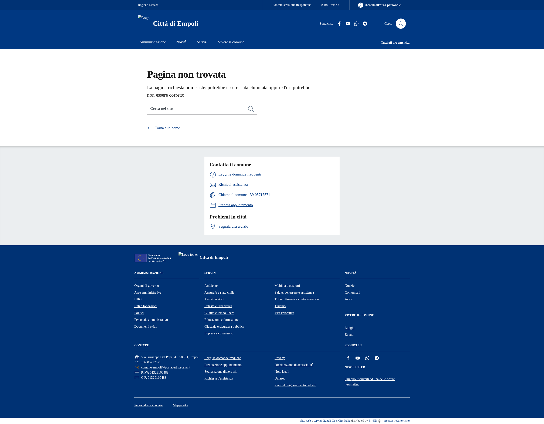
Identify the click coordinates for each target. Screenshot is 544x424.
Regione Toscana (148, 5)
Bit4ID (373, 420)
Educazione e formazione (221, 319)
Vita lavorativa (284, 313)
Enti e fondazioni (145, 306)
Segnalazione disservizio (220, 371)
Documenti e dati (145, 326)
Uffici (138, 299)
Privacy (280, 358)
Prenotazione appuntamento (223, 365)
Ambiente (211, 285)
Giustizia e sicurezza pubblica (224, 326)
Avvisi (349, 299)
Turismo (280, 306)
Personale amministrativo (151, 319)
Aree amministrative (147, 292)
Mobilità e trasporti (287, 285)
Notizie (349, 285)
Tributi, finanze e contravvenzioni (297, 299)
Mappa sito (180, 405)
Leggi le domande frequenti (222, 358)
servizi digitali (322, 420)
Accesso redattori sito (397, 420)
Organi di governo (146, 285)
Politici (139, 313)
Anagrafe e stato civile (219, 292)
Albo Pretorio (330, 5)
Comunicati (352, 292)
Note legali (282, 371)
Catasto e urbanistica (218, 306)
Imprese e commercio (218, 333)
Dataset (280, 378)
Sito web (305, 420)
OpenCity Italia (341, 420)
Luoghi (349, 328)
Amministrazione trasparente (291, 5)
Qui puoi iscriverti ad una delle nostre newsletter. (370, 381)
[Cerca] (251, 109)
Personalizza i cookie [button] (148, 405)
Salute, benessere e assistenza (294, 292)
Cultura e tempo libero (219, 313)
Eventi (349, 334)
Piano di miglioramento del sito (295, 385)
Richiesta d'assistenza (218, 378)
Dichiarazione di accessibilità (294, 365)
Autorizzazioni (214, 299)
